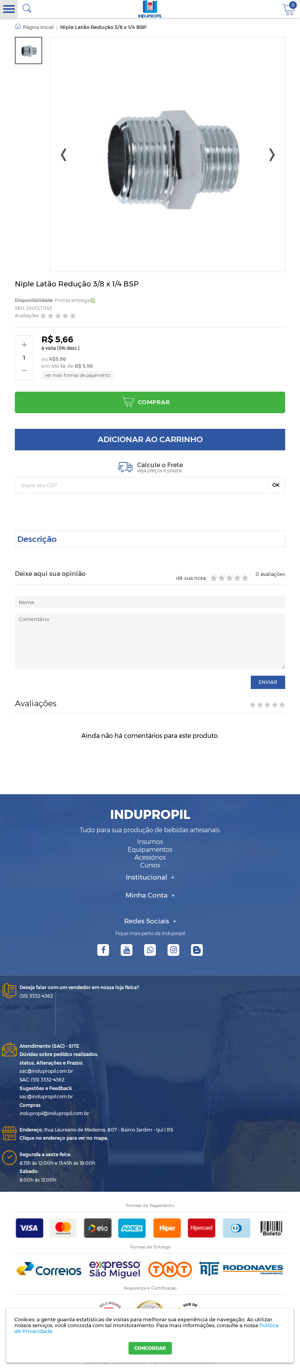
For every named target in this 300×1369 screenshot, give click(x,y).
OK (276, 485)
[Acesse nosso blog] (197, 950)
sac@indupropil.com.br (46, 1071)
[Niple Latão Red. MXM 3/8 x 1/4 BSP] (28, 50)
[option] (28, 50)
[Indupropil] (150, 9)
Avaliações (27, 315)
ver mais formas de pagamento (77, 375)
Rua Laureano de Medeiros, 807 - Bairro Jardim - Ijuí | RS (96, 1130)
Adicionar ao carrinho (150, 439)
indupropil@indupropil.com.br (54, 1113)
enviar (268, 682)
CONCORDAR (150, 1348)
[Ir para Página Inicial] (34, 27)
